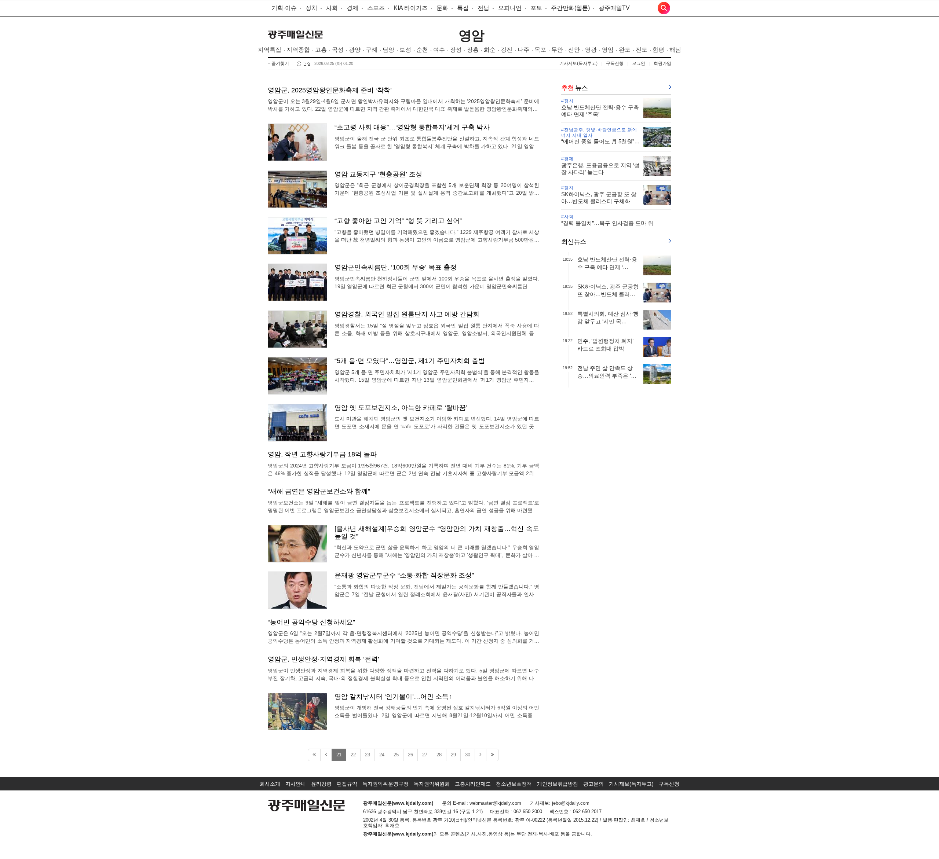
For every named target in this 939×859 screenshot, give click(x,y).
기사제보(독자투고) (578, 63)
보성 (405, 50)
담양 (388, 50)
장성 (456, 50)
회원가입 (662, 63)
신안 (574, 50)
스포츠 (376, 8)
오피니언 (510, 8)
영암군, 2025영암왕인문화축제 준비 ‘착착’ (330, 90)
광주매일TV (614, 8)
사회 (332, 8)
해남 (675, 50)
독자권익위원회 (432, 784)
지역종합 (298, 50)
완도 (625, 50)
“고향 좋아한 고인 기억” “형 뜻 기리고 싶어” (398, 220)
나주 (523, 50)
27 (424, 754)
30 (467, 754)
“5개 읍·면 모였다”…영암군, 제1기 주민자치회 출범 (410, 360)
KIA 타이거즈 (411, 8)
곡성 (338, 50)
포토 (536, 8)
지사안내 (295, 784)
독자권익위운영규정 (385, 784)
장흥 (473, 50)
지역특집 (269, 50)
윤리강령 (321, 784)
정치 (311, 8)
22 (353, 754)
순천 (422, 50)
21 (338, 754)
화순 (490, 50)
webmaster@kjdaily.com (495, 803)
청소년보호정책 (514, 784)
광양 (355, 50)
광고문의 (593, 784)
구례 (371, 50)
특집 (463, 8)
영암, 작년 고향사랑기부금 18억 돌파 (322, 454)
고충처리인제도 (473, 784)
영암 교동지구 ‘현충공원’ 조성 (378, 174)
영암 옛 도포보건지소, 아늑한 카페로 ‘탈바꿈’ (401, 407)
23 (367, 754)
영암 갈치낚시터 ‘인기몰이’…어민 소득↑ (393, 696)
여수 (439, 50)
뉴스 (574, 88)
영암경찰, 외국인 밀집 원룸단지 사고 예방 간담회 (407, 314)
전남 (483, 8)
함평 (658, 50)
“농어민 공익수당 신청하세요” (311, 622)
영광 (591, 50)
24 (381, 754)
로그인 (638, 63)
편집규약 (347, 784)
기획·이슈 (284, 8)
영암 (471, 35)
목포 (540, 50)
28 (439, 754)
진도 (641, 50)
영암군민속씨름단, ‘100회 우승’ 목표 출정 (396, 267)
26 (410, 754)
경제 (352, 8)
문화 (442, 8)
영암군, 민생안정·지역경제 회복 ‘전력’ (323, 659)
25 (396, 754)
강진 (506, 50)
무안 (557, 50)
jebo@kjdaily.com (570, 803)
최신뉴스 (573, 241)
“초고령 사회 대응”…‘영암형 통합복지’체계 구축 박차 (412, 127)
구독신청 (615, 63)
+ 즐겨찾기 (278, 63)
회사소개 (270, 784)
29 (453, 754)
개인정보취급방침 (557, 784)
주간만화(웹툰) (570, 8)
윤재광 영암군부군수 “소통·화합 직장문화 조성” (404, 575)
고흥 (321, 50)
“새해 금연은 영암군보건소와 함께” (319, 491)
